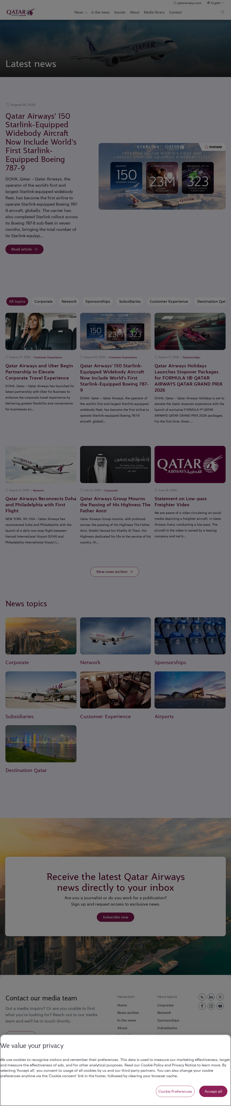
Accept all (213, 1091)
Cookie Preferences (175, 1091)
